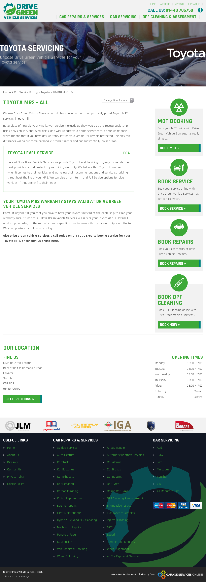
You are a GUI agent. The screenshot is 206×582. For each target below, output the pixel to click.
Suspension (64, 542)
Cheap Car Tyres (117, 491)
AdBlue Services (67, 448)
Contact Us (194, 4)
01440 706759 (170, 10)
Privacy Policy (15, 476)
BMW (160, 455)
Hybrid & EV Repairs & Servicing (77, 520)
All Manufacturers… (169, 491)
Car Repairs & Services (81, 17)
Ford (160, 462)
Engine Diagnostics (119, 505)
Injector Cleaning (117, 520)
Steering (112, 534)
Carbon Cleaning (67, 491)
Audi (160, 448)
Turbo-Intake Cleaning (121, 542)
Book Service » (172, 208)
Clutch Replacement (70, 498)
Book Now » (170, 324)
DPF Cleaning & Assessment (169, 17)
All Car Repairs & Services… (124, 556)
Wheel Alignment (118, 549)
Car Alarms (114, 462)
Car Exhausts (65, 476)
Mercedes (163, 469)
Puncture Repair (67, 534)
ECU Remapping (67, 505)
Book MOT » (169, 148)
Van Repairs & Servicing (72, 549)
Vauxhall (162, 476)
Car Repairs (114, 476)
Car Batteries (65, 469)
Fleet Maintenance (69, 513)
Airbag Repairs (116, 448)
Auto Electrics (65, 455)
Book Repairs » (173, 263)
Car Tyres (113, 484)
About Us (165, 4)
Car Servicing (123, 17)
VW (159, 484)
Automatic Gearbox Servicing (125, 455)
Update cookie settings (17, 576)
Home (153, 4)
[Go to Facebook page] (200, 10)
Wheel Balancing (67, 556)
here (54, 241)
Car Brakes (114, 469)
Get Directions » (19, 399)
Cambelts (63, 462)
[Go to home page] (20, 11)
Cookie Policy (15, 484)
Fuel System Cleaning (121, 513)
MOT (109, 527)
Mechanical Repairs (69, 527)
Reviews (179, 4)
